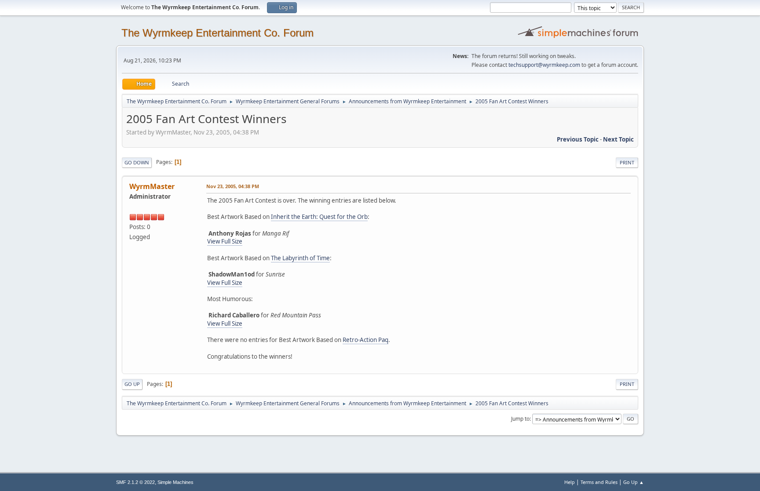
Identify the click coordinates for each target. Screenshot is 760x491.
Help (569, 482)
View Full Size (224, 241)
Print (627, 162)
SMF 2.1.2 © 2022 (135, 482)
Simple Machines (175, 482)
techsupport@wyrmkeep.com (544, 65)
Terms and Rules (599, 482)
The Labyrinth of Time (300, 258)
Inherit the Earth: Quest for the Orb (319, 217)
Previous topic (578, 139)
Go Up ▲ (633, 482)
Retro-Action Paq (365, 340)
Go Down (136, 162)
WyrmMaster (152, 186)
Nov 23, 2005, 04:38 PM (232, 186)
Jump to (520, 418)
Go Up (132, 384)
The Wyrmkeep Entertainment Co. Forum (217, 33)
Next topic (618, 139)
